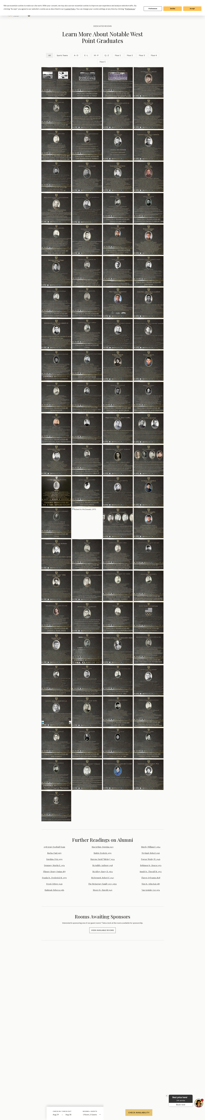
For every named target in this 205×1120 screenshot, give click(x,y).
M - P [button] (96, 55)
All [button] (49, 55)
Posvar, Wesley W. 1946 (150, 859)
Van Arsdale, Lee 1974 (151, 890)
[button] (56, 82)
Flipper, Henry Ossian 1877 (54, 871)
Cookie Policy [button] (69, 9)
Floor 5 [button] (102, 62)
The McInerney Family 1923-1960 (102, 884)
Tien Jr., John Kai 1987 (151, 884)
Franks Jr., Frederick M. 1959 (54, 877)
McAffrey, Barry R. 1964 (102, 871)
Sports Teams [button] (62, 55)
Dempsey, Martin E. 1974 (54, 865)
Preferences (153, 8)
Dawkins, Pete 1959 (54, 859)
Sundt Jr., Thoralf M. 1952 (151, 871)
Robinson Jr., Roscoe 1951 (150, 865)
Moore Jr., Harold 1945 (102, 890)
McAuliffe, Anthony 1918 (102, 865)
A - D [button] (76, 55)
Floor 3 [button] (142, 55)
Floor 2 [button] (130, 55)
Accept (192, 8)
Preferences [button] (130, 9)
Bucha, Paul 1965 (54, 853)
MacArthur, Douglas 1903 (102, 847)
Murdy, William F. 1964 (150, 847)
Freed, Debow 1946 (54, 884)
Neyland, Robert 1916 (151, 853)
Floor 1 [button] (118, 55)
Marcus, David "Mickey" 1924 (102, 859)
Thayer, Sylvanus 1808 (150, 877)
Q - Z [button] (107, 55)
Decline (172, 8)
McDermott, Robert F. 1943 (102, 877)
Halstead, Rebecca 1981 (54, 890)
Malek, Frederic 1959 (102, 853)
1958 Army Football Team (54, 847)
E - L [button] (86, 55)
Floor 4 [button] (154, 55)
